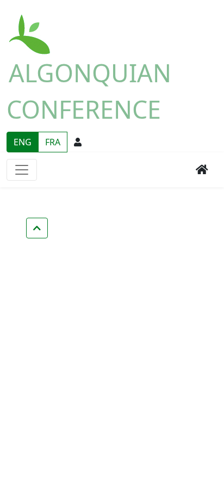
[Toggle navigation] (22, 170)
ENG (23, 142)
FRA (52, 142)
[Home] (30, 28)
